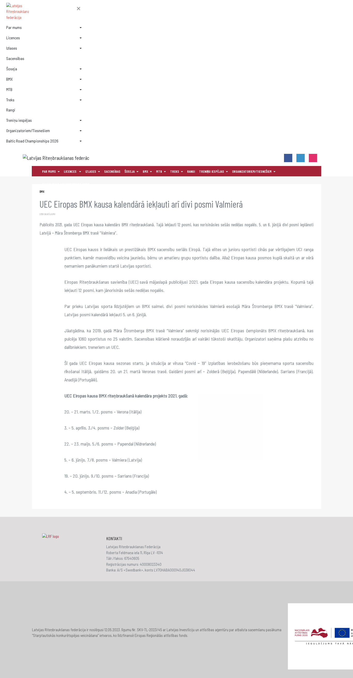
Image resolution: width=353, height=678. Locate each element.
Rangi (10, 109)
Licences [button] (13, 37)
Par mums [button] (14, 27)
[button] (78, 9)
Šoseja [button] (11, 68)
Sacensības (15, 58)
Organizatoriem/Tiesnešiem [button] (28, 130)
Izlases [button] (11, 48)
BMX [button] (9, 79)
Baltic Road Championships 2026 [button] (32, 140)
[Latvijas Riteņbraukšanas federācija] (44, 11)
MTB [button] (9, 89)
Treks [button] (10, 99)
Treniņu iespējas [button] (19, 120)
